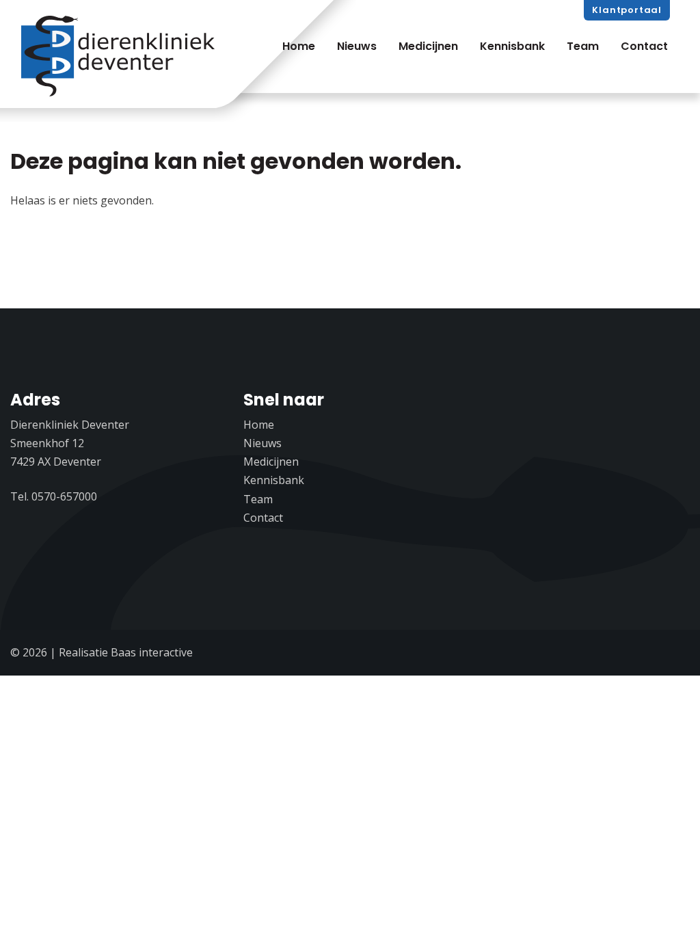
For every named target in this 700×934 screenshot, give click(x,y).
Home (298, 46)
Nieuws (357, 46)
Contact (644, 46)
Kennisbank (512, 46)
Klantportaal (627, 9)
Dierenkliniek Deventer (120, 57)
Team (583, 46)
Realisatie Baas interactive (126, 652)
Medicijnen (428, 46)
